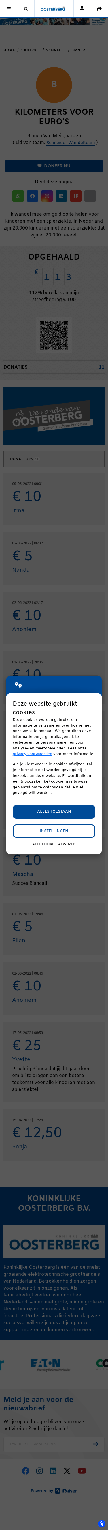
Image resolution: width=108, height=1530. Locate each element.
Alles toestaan (54, 811)
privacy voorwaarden (32, 754)
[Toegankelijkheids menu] (101, 1523)
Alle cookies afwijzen (54, 844)
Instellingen (54, 831)
